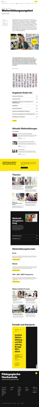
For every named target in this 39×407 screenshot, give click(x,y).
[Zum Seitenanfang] (36, 373)
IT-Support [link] (26, 388)
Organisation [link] (19, 388)
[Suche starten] (36, 1)
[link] (4, 1)
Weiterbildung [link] (9, 8)
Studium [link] (3, 390)
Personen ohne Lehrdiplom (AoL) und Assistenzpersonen (23, 114)
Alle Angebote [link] (14, 120)
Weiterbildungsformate (5, 24)
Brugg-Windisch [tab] (17, 329)
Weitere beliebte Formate (21, 289)
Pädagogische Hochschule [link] (5, 8)
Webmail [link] (26, 390)
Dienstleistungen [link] (4, 392)
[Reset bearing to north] (36, 367)
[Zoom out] (36, 366)
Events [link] (3, 394)
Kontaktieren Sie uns (16, 238)
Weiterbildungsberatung (5, 23)
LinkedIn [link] (11, 388)
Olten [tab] (21, 329)
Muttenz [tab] (16, 331)
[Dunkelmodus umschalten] (35, 1)
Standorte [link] (19, 390)
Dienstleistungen (21, 3)
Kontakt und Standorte (5, 25)
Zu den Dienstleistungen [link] (24, 167)
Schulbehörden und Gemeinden (18, 116)
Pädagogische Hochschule (5, 3)
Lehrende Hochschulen (17, 108)
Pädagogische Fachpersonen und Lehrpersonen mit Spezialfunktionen (22, 102)
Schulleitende (15, 105)
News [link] (2, 395)
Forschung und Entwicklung (27, 3)
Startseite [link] (11, 3)
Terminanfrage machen (17, 235)
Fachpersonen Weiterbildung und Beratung (21, 111)
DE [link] (33, 1)
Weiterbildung (17, 3)
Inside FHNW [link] (27, 389)
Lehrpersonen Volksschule (17, 96)
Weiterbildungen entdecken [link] (16, 259)
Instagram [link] (11, 389)
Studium (14, 3)
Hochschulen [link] (19, 389)
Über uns (35, 3)
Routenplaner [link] (17, 365)
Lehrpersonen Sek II (16, 98)
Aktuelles (32, 3)
